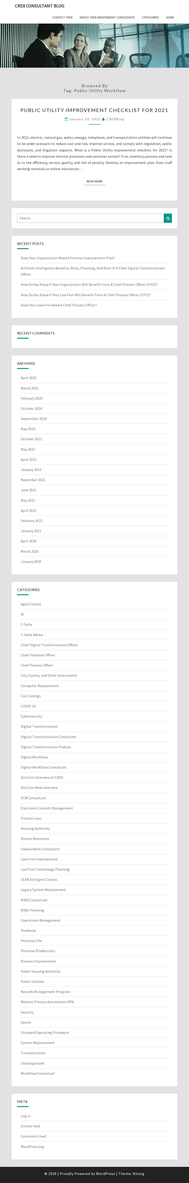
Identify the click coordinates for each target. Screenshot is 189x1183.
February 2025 (32, 398)
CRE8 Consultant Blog (39, 6)
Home (170, 17)
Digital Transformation (39, 726)
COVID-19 (28, 706)
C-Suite (26, 624)
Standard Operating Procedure (45, 1032)
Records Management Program (45, 991)
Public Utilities (32, 981)
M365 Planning (32, 910)
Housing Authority (35, 828)
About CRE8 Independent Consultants (107, 17)
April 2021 (28, 510)
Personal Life (31, 940)
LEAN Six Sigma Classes (39, 879)
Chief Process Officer (37, 665)
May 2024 (28, 428)
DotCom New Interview (39, 787)
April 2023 (28, 459)
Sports (26, 1022)
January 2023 (31, 469)
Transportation (33, 1052)
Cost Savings (31, 696)
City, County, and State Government (49, 675)
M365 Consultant (34, 900)
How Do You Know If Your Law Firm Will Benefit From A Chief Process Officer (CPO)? (86, 295)
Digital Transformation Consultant (49, 736)
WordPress (105, 1173)
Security (27, 1012)
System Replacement (38, 1042)
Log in (25, 1116)
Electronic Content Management (47, 808)
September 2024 (34, 418)
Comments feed (33, 1136)
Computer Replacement (40, 685)
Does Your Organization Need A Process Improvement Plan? (68, 258)
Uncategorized (32, 1063)
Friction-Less (31, 818)
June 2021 (28, 490)
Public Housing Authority (40, 971)
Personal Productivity (38, 950)
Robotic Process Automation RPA (47, 1001)
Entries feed (30, 1126)
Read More (96, 181)
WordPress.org (32, 1146)
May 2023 (28, 449)
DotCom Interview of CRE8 (42, 777)
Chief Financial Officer (38, 655)
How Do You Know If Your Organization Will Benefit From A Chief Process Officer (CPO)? (89, 284)
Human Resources (35, 838)
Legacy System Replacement (43, 889)
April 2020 (28, 541)
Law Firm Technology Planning (45, 869)
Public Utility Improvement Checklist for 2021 (94, 110)
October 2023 (31, 439)
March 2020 (29, 551)
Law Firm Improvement (39, 859)
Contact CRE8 (62, 17)
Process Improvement (38, 961)
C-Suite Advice (32, 634)
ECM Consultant (33, 798)
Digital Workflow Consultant (43, 767)
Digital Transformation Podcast (46, 747)
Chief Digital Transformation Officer (49, 645)
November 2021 (33, 479)
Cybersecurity (31, 716)
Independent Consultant (40, 849)
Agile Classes (31, 604)
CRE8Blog (115, 119)
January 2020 (31, 561)
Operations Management (41, 920)
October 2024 (31, 408)
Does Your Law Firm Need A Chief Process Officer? (59, 305)
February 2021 (32, 520)
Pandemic (28, 930)
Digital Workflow (34, 757)
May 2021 (28, 500)
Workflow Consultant (38, 1073)
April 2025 (28, 377)
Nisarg (139, 1173)
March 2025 (29, 388)
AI (22, 614)
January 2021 (31, 530)
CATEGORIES (150, 17)
